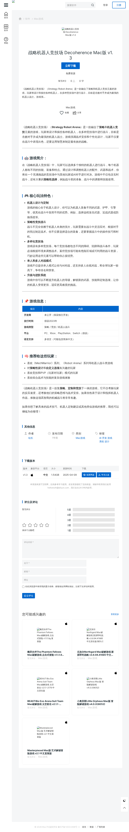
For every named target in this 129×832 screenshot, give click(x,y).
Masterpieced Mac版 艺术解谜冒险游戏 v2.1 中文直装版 (45, 752)
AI (100, 437)
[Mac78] (13, 5)
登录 (105, 5)
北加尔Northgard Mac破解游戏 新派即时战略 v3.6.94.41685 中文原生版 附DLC (95, 653)
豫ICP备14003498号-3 (69, 827)
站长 (30, 437)
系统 (101, 441)
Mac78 (45, 827)
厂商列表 (101, 827)
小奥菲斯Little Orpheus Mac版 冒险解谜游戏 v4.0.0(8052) (95, 702)
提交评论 (28, 595)
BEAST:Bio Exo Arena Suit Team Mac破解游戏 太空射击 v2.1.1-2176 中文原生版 (45, 703)
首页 (84, 827)
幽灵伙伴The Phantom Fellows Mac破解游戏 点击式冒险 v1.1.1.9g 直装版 (45, 653)
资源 (92, 827)
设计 (107, 441)
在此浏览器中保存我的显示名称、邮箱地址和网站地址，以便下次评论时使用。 (60, 586)
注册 (119, 5)
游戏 (110, 437)
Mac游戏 (38, 18)
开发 (104, 437)
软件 (27, 18)
